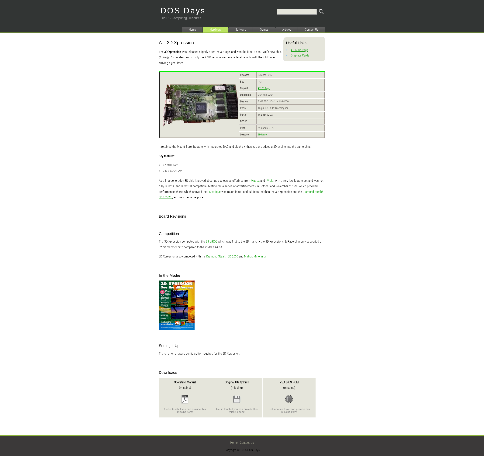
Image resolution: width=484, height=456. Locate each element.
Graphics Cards (300, 55)
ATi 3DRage (264, 88)
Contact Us (311, 29)
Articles (286, 29)
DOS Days (183, 10)
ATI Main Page (299, 50)
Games (264, 29)
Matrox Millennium (256, 256)
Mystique (215, 192)
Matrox (255, 180)
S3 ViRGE (211, 241)
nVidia (269, 180)
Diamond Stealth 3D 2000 (222, 256)
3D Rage (262, 134)
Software (240, 29)
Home (192, 29)
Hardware (215, 29)
